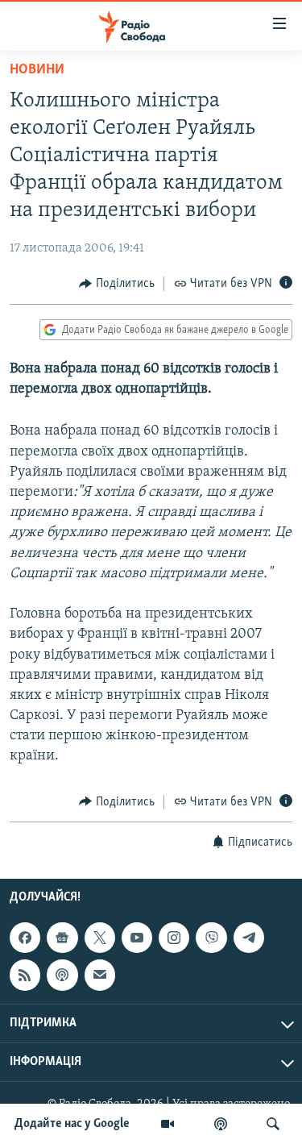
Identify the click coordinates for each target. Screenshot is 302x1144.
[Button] (117, 283)
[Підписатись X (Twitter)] (100, 937)
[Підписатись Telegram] (249, 937)
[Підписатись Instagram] (174, 937)
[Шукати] (273, 1124)
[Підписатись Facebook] (25, 937)
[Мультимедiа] (167, 1124)
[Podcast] (62, 974)
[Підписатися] (100, 974)
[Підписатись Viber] (211, 937)
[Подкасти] (221, 1124)
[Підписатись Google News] (62, 937)
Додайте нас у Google (72, 1123)
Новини (37, 70)
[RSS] (25, 974)
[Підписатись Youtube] (137, 937)
